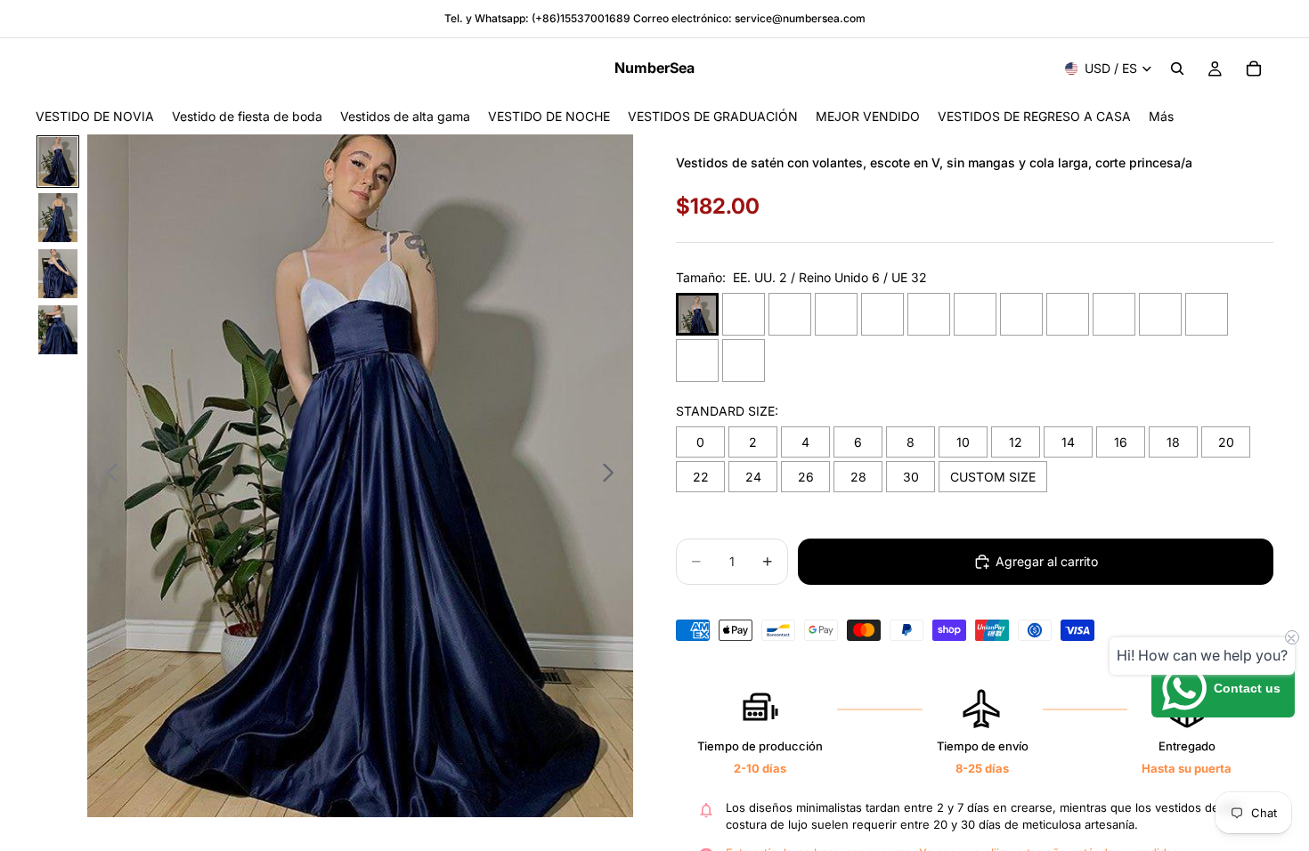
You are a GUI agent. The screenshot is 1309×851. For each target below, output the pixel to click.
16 (1120, 442)
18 (1173, 442)
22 (701, 476)
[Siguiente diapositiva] (613, 476)
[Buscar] (1177, 68)
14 (1068, 442)
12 (1015, 442)
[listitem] (1161, 116)
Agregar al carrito (1047, 561)
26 (806, 476)
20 (1226, 442)
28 (858, 476)
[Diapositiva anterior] (107, 476)
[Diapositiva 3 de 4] (57, 273)
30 (911, 476)
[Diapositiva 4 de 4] (57, 329)
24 (753, 476)
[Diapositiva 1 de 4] (57, 161)
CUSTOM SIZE (993, 476)
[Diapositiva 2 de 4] (57, 217)
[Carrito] (1253, 68)
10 (963, 442)
